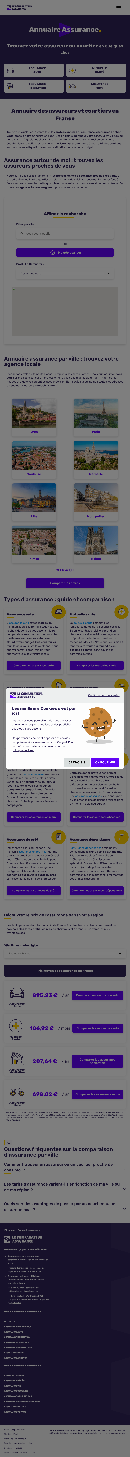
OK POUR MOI (105, 762)
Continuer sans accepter (101, 695)
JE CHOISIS (76, 762)
